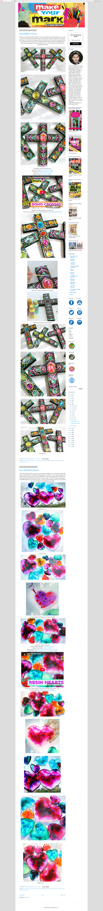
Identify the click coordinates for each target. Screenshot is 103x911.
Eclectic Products (26, 888)
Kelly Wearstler (73, 292)
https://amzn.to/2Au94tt (39, 649)
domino (71, 294)
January (73, 425)
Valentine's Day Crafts (24, 890)
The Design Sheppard (74, 266)
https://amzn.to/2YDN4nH (52, 649)
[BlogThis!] (44, 459)
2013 (71, 442)
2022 (71, 402)
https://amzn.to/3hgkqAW (46, 174)
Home (42, 895)
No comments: (38, 886)
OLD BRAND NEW (73, 276)
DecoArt (24, 460)
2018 (71, 432)
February (73, 419)
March (72, 417)
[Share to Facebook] (46, 459)
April (72, 415)
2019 (71, 430)
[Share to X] (45, 459)
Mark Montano (57, 460)
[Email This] (42, 459)
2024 (71, 398)
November (73, 406)
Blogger (57, 907)
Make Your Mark (51, 460)
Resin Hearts (55, 888)
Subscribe (76, 43)
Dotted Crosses (34, 460)
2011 (71, 446)
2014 (71, 440)
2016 (71, 436)
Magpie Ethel (72, 282)
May (72, 413)
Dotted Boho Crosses (28, 33)
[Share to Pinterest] (48, 459)
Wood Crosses (25, 462)
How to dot (45, 460)
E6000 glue (40, 460)
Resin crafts (50, 888)
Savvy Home (72, 286)
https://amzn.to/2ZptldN (47, 171)
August (72, 409)
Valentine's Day (61, 888)
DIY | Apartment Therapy (75, 289)
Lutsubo (71, 269)
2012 (71, 444)
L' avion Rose (72, 262)
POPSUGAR (72, 259)
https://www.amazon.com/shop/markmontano (47, 651)
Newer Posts (22, 895)
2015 (71, 438)
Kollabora (72, 272)
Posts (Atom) (27, 897)
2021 (71, 404)
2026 (71, 394)
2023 (71, 400)
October (73, 408)
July (72, 412)
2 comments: (37, 458)
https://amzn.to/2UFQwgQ (47, 170)
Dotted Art (28, 460)
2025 (71, 396)
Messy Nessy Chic (73, 256)
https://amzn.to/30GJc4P (45, 173)
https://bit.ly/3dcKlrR (47, 648)
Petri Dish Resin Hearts (29, 470)
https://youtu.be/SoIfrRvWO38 (47, 690)
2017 (71, 434)
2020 (71, 428)
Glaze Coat (32, 888)
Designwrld (72, 279)
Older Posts (63, 895)
